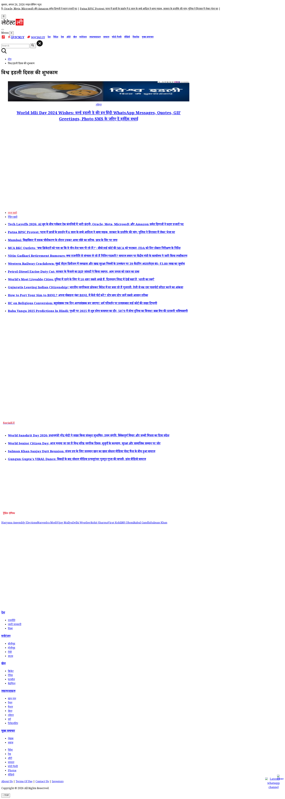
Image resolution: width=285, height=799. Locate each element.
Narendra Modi (47, 523)
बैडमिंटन (11, 684)
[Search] (2, 29)
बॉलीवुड (11, 644)
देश (49, 37)
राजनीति (11, 621)
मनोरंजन (83, 37)
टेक (62, 37)
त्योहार (99, 105)
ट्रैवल (10, 703)
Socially (38, 38)
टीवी (10, 652)
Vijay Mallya (64, 523)
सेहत (10, 711)
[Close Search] (40, 43)
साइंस (10, 743)
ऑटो (68, 37)
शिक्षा (10, 629)
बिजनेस (136, 37)
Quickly (17, 38)
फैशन (10, 707)
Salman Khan (159, 523)
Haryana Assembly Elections (19, 523)
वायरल (106, 37)
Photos (12, 771)
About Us (7, 782)
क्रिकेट (11, 672)
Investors (57, 782)
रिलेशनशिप (13, 724)
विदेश (55, 37)
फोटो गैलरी (117, 37)
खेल (75, 37)
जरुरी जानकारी (14, 625)
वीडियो (127, 37)
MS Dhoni (128, 523)
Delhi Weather (81, 523)
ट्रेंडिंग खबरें (12, 217)
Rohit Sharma (99, 523)
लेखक (11, 739)
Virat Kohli (115, 523)
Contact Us (42, 782)
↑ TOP (6, 795)
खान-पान (12, 699)
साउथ (10, 656)
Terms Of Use (24, 782)
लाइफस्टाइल (95, 37)
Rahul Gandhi (142, 523)
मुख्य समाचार (148, 37)
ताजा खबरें (12, 213)
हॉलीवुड (11, 648)
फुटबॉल (11, 680)
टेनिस (10, 676)
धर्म (9, 720)
